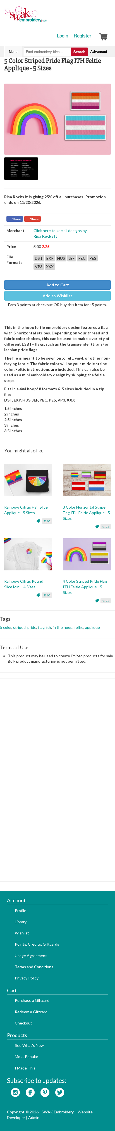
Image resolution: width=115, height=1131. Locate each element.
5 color (5, 627)
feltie (78, 627)
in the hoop (63, 627)
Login (62, 35)
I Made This (25, 1068)
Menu (13, 51)
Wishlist (22, 933)
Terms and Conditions (34, 966)
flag (41, 627)
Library (21, 921)
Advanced (98, 51)
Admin (33, 1117)
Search (79, 51)
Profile (20, 910)
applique (92, 627)
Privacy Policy (27, 978)
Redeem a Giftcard (31, 1011)
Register (82, 35)
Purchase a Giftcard (32, 1000)
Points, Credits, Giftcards (37, 944)
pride (31, 627)
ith (48, 627)
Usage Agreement (31, 955)
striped (19, 627)
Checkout (23, 1023)
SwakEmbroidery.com (46, 17)
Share (16, 219)
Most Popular (26, 1056)
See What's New (29, 1045)
